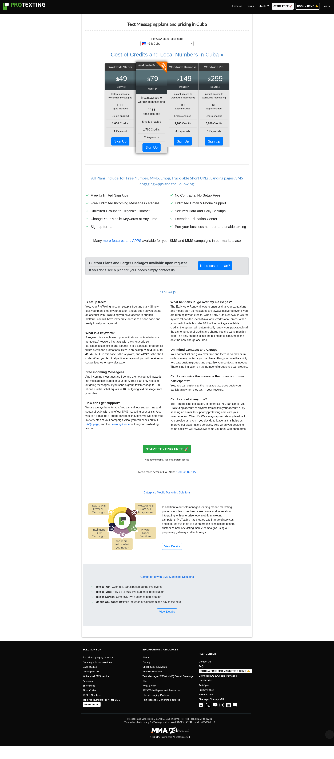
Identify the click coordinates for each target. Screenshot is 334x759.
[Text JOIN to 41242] (235, 705)
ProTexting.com (164, 737)
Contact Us (205, 661)
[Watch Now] (215, 705)
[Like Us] (201, 705)
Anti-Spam (204, 685)
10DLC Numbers (92, 695)
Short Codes (89, 690)
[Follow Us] (208, 705)
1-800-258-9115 (186, 472)
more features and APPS (122, 241)
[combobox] (167, 43)
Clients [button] (263, 6)
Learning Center (121, 424)
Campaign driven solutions (97, 662)
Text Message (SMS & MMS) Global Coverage (167, 676)
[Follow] (222, 705)
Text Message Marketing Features (161, 699)
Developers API (91, 671)
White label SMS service (96, 676)
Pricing (250, 6)
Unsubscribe (205, 680)
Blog (144, 681)
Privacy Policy (206, 689)
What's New (149, 685)
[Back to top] (329, 734)
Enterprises (89, 685)
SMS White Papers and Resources (161, 690)
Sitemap (203, 699)
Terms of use (206, 694)
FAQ (201, 666)
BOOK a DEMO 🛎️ (307, 6)
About (145, 657)
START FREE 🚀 (282, 6)
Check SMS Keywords (154, 666)
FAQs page (92, 424)
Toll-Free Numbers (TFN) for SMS (101, 699)
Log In (326, 6)
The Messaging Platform (155, 695)
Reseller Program (152, 671)
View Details (167, 611)
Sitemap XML (217, 699)
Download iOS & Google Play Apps (218, 675)
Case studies (90, 666)
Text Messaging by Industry (98, 657)
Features (237, 6)
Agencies (88, 681)
